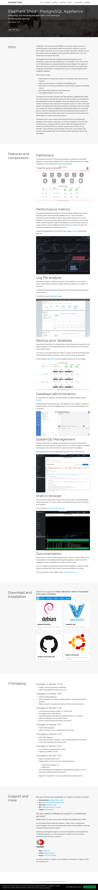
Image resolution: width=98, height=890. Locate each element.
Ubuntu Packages (72, 655)
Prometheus (75, 231)
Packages (49, 598)
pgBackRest (50, 359)
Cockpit (72, 452)
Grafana (64, 227)
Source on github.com (46, 657)
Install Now (14, 30)
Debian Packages (44, 624)
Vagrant (68, 598)
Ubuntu (62, 598)
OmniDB (38, 400)
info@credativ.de (49, 853)
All (37, 598)
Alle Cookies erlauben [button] (89, 886)
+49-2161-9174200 (50, 855)
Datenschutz (63, 881)
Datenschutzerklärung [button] (45, 887)
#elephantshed (49, 809)
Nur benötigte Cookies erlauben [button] (74, 886)
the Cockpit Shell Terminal (56, 508)
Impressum (48, 881)
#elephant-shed (51, 805)
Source (42, 598)
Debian (56, 598)
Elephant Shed (15, 3)
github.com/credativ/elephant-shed (52, 802)
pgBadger (54, 296)
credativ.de (46, 851)
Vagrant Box (71, 624)
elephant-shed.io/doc (70, 572)
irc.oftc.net (57, 807)
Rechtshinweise (56, 881)
